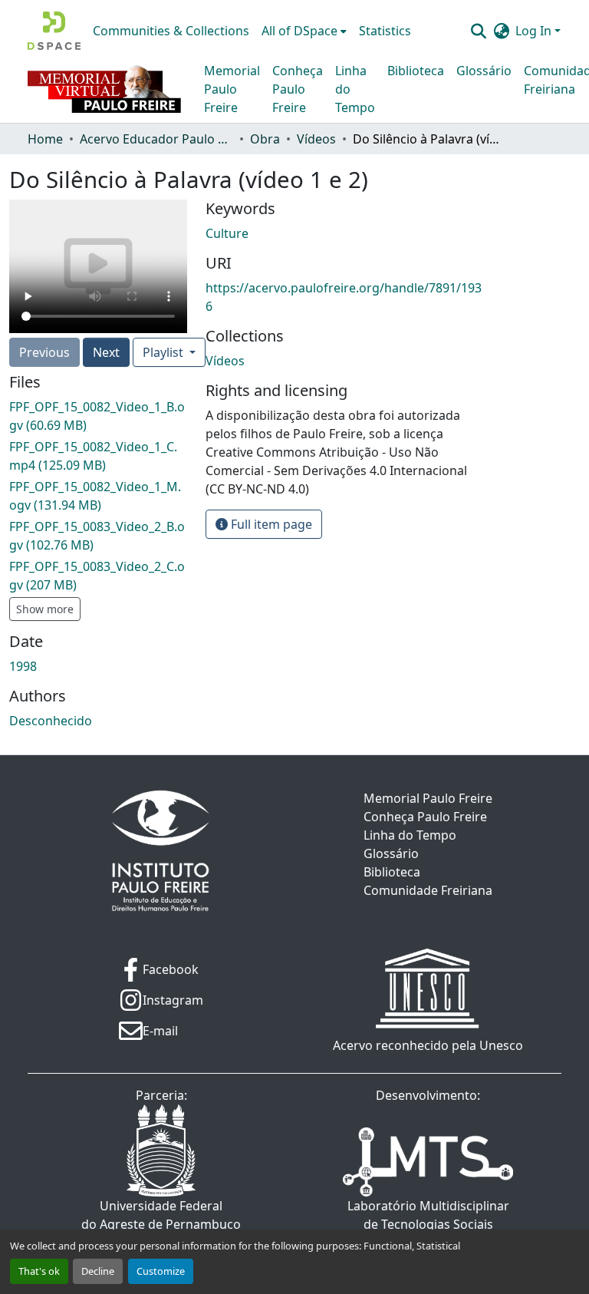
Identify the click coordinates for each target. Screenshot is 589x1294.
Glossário (484, 70)
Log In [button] (534, 30)
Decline (97, 1271)
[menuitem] (304, 30)
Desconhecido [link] (50, 720)
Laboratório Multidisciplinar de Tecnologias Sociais (428, 1215)
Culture (227, 233)
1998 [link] (23, 666)
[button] (54, 31)
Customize (161, 1271)
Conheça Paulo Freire (297, 89)
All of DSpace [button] (299, 30)
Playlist (164, 352)
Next (106, 352)
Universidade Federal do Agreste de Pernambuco (161, 1215)
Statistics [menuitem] (385, 30)
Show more (45, 609)
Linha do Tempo (355, 89)
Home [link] (45, 138)
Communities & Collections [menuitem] (171, 30)
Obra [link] (265, 138)
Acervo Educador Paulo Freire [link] (156, 138)
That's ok (39, 1271)
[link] (98, 416)
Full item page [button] (270, 524)
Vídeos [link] (316, 138)
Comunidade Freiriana (428, 890)
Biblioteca (415, 70)
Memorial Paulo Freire (232, 89)
